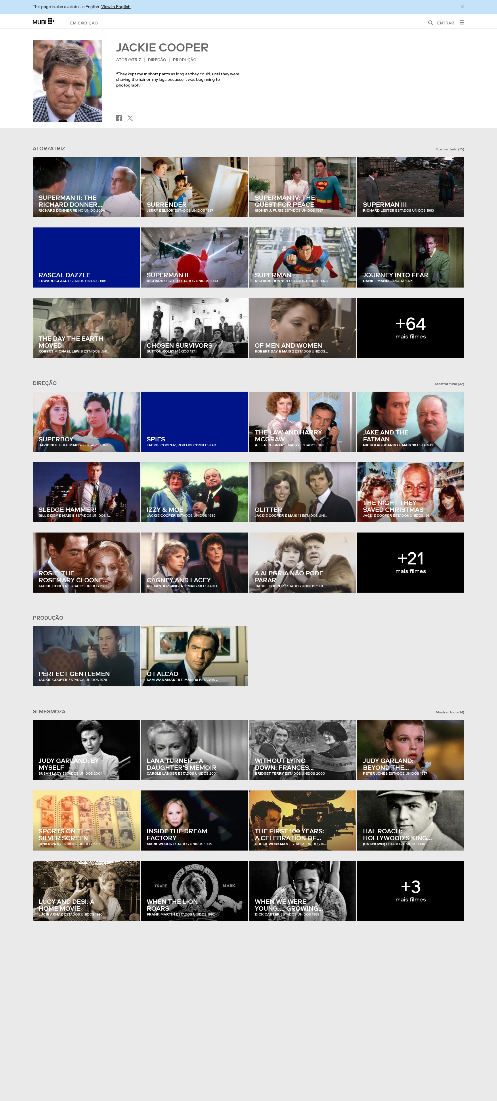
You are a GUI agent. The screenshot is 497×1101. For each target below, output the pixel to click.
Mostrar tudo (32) (449, 384)
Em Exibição (84, 22)
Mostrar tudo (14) (450, 712)
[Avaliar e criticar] (130, 207)
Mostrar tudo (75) (449, 149)
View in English (116, 6)
